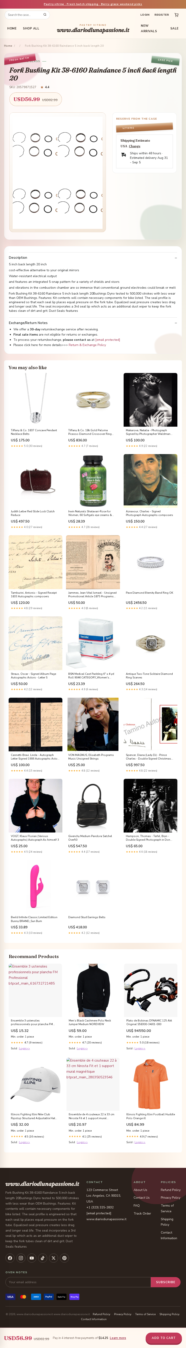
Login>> (24, 1048)
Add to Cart (164, 1338)
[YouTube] (31, 1258)
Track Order (142, 1213)
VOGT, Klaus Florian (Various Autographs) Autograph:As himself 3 (35, 838)
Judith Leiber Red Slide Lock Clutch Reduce (33, 513)
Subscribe (165, 1282)
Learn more (118, 1338)
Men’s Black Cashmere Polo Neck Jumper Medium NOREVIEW (90, 1022)
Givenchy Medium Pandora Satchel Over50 (90, 838)
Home (12, 29)
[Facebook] (10, 1258)
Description (18, 258)
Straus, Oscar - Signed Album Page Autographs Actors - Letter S (33, 675)
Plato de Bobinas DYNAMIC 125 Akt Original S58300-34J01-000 (149, 1022)
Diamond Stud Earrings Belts (86, 917)
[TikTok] (42, 1258)
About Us (140, 1190)
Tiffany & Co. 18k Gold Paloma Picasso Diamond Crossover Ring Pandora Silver (90, 432)
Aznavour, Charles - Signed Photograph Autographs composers (149, 513)
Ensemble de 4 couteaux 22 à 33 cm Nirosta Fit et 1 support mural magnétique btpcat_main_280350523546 (91, 1116)
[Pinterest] (64, 1258)
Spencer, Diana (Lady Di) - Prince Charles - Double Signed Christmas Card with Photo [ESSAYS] (148, 757)
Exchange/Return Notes (28, 323)
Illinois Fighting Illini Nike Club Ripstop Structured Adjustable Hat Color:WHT (33, 1116)
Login (144, 15)
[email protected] (107, 340)
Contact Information (94, 1319)
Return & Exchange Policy (87, 345)
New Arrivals (149, 28)
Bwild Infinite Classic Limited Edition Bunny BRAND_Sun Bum (34, 919)
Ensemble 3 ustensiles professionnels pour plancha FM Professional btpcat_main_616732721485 (32, 1022)
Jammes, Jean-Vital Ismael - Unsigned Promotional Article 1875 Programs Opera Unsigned (92, 595)
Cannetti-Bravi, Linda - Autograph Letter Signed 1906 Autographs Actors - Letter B (35, 757)
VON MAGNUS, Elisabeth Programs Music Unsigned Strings (91, 756)
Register (161, 15)
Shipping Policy (169, 1314)
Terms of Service (145, 1314)
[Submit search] (45, 15)
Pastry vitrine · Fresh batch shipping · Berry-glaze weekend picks (93, 4)
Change (134, 146)
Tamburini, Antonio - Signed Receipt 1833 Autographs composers (34, 594)
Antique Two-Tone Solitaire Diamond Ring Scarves (149, 675)
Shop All (31, 29)
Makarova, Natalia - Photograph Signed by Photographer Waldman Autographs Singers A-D (148, 432)
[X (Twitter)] (53, 1258)
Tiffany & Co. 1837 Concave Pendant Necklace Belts (34, 432)
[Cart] (176, 15)
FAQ (137, 1205)
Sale (174, 29)
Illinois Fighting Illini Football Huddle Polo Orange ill (150, 1116)
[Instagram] (20, 1258)
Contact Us (142, 1198)
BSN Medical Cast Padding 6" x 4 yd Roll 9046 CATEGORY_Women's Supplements (91, 676)
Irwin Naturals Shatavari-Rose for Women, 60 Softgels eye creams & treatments (90, 513)
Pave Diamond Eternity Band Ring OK (149, 593)
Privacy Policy (170, 1198)
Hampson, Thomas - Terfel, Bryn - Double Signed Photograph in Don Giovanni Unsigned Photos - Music (148, 838)
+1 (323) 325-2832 (100, 1207)
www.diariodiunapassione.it (93, 28)
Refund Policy (171, 1190)
